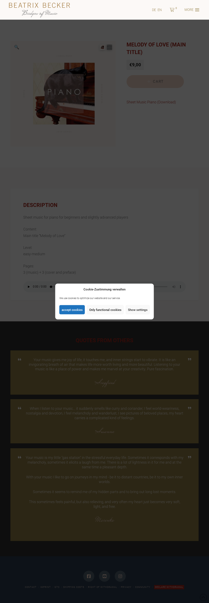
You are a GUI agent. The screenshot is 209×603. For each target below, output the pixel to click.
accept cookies (72, 310)
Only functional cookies (105, 310)
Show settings (138, 310)
